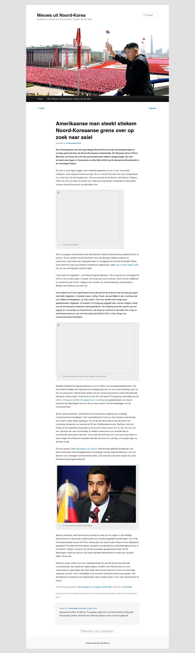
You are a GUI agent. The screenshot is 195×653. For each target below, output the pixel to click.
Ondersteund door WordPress (97, 643)
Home (40, 98)
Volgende (153, 108)
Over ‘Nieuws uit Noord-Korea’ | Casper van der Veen (69, 98)
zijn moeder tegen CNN (127, 264)
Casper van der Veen (103, 587)
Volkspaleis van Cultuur (86, 448)
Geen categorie (84, 587)
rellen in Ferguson (64, 399)
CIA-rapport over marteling (91, 399)
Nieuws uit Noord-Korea (61, 15)
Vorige (40, 108)
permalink (128, 587)
